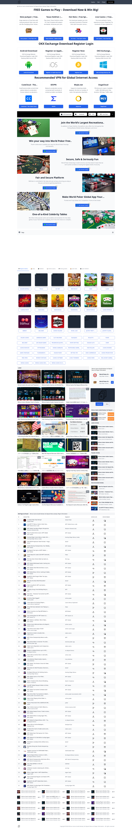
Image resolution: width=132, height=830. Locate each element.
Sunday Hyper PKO (32, 787)
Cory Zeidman (30, 660)
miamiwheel (74, 310)
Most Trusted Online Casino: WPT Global (37, 533)
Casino (93, 2)
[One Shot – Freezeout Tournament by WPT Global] (94, 493)
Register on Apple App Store (54, 51)
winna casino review (41, 363)
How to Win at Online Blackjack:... (35, 724)
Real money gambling (107, 358)
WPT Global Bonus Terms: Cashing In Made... (38, 572)
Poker (103, 2)
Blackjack (74, 337)
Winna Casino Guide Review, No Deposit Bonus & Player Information (86, 826)
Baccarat (41, 330)
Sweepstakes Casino (109, 488)
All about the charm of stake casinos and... (38, 729)
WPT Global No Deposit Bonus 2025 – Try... (38, 720)
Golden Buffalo (24, 289)
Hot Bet (58, 289)
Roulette (90, 337)
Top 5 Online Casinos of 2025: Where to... (37, 707)
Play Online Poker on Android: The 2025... (37, 641)
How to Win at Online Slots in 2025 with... (37, 654)
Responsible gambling (74, 347)
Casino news (90, 358)
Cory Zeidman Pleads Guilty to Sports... (37, 659)
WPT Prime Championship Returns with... (37, 637)
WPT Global (101, 494)
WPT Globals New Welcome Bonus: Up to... (38, 567)
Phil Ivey (29, 560)
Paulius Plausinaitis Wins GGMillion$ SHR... (38, 702)
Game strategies (24, 353)
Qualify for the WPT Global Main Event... (37, 781)
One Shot (106, 494)
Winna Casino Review (102, 434)
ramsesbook (57, 310)
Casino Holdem (57, 330)
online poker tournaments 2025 (35, 695)
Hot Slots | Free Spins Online (78, 17)
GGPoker (29, 765)
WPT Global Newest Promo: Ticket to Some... (38, 711)
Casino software (58, 358)
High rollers (90, 347)
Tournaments (41, 353)
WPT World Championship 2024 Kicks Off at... (38, 759)
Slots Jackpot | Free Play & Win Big (28, 17)
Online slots (91, 342)
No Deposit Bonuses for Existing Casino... (37, 672)
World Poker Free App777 (101, 415)
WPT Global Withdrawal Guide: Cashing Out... (38, 563)
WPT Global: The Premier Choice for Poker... (38, 663)
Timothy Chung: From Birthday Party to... (37, 589)
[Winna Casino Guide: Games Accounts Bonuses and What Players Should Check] (94, 427)
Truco (41, 289)
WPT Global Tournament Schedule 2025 (37, 689)
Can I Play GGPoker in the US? (34, 763)
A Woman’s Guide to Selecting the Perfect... (38, 768)
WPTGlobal (30, 613)
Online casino (25, 337)
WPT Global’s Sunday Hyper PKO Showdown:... (39, 785)
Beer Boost (74, 289)
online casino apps (32, 630)
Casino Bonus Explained (33, 604)
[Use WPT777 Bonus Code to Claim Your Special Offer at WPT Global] (94, 508)
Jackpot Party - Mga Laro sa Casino (91, 330)
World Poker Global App (102, 413)
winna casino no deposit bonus (58, 363)
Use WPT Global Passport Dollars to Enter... (38, 685)
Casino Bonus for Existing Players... (36, 602)
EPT (28, 748)
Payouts (108, 499)
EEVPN (54, 85)
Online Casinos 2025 (32, 708)
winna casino (25, 363)
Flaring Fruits (25, 310)
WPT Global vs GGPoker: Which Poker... (37, 620)
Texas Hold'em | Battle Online (53, 17)
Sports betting (74, 342)
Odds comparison (91, 353)
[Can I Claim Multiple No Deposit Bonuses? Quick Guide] (94, 503)
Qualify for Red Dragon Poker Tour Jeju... (37, 576)
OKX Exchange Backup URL (103, 51)
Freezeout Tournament (114, 494)
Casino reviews (107, 347)
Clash (107, 289)
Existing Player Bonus (32, 674)
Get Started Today (82, 133)
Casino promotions (107, 353)
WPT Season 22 (31, 617)
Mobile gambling (58, 347)
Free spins (25, 358)
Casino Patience (107, 310)
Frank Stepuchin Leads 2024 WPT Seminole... (38, 554)
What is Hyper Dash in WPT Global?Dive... (37, 772)
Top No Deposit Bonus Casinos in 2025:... (37, 755)
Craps (107, 342)
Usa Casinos (113, 499)
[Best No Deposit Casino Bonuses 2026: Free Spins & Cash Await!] (94, 487)
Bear (90, 289)
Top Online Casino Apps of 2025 (35, 628)
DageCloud (103, 85)
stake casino (30, 634)
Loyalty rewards (74, 358)
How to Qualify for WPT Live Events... (36, 585)
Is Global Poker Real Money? (34, 519)
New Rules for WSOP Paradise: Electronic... (38, 668)
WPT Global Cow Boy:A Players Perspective (38, 528)
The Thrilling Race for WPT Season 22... (37, 615)
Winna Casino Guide (109, 428)
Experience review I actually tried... (36, 633)
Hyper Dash (30, 774)
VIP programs (41, 347)
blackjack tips (30, 726)
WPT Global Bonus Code (104, 509)
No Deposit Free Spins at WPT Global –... (37, 550)
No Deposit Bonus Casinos (34, 756)
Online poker (58, 353)
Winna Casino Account (110, 449)
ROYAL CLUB (74, 330)
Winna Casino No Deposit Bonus (105, 439)
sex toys (29, 769)
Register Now (78, 51)
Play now (110, 414)
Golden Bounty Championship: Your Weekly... (38, 546)
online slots (30, 656)
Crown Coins (101, 488)
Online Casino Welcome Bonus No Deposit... (38, 624)
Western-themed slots (32, 530)
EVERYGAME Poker (32, 752)
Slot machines (58, 337)
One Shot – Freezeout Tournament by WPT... (38, 594)
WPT (28, 591)
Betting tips (74, 353)
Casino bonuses (24, 347)
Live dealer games (41, 342)
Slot (98, 2)
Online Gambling (102, 499)
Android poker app (32, 643)
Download (110, 2)
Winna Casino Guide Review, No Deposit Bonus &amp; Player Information (37, 6)
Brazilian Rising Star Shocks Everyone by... (38, 746)
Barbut (25, 330)
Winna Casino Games (110, 444)
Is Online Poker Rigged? (33, 598)
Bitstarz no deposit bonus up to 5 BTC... (37, 650)
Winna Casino (101, 428)
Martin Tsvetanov (31, 682)
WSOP (28, 543)
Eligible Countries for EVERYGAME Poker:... (38, 750)
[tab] (23, 269)
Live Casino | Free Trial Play (103, 17)
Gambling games (41, 337)
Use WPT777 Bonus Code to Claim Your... (37, 524)
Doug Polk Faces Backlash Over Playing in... (38, 607)
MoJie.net (78, 85)
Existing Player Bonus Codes (34, 539)
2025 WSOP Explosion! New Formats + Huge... (38, 541)
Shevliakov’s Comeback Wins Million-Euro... (38, 742)
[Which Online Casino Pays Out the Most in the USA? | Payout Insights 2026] (94, 498)
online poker (30, 599)
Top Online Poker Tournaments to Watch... (38, 694)
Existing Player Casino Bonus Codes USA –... (38, 537)
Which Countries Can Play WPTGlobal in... (37, 611)
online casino (30, 626)
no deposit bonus (31, 652)
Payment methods (41, 358)
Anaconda (41, 310)
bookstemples (91, 310)
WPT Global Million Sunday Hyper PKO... (37, 715)
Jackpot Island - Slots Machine (108, 330)
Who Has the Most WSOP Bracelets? (36, 580)
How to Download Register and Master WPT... (38, 776)
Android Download (28, 51)
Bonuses (106, 504)
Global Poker (30, 521)
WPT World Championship (34, 761)
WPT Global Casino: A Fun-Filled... (35, 676)
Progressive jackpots (58, 342)
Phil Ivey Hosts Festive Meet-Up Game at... (38, 559)
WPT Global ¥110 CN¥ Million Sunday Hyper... (38, 737)
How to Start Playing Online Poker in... (37, 698)
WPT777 (111, 509)
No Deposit (101, 504)
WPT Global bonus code (33, 525)
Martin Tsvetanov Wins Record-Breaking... (38, 681)
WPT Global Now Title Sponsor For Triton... (38, 733)
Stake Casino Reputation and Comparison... (38, 646)
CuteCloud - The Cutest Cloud (29, 85)
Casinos (110, 504)
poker (28, 704)
